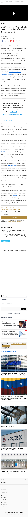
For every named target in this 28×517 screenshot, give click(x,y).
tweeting (15, 195)
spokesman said (12, 165)
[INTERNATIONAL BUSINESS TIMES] (14, 2)
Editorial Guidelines (20, 250)
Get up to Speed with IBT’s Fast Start (18, 343)
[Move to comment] (19, 41)
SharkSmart (4, 152)
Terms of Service (11, 221)
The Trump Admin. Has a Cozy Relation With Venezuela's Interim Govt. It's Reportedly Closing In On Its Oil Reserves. (14, 398)
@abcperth (13, 112)
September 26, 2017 (7, 120)
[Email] (16, 41)
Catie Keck (5, 36)
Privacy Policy (20, 221)
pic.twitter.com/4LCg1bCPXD (12, 114)
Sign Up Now (6, 345)
